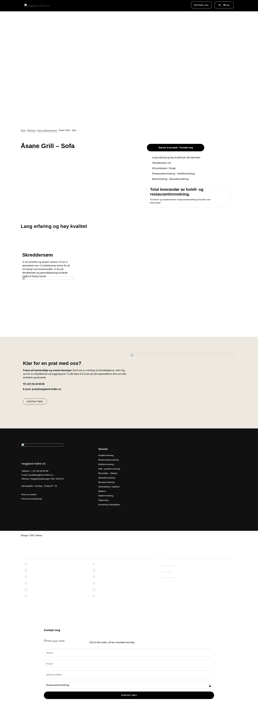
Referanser (31, 130)
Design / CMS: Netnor (31, 535)
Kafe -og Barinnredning (47, 130)
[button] (184, 5)
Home (23, 130)
